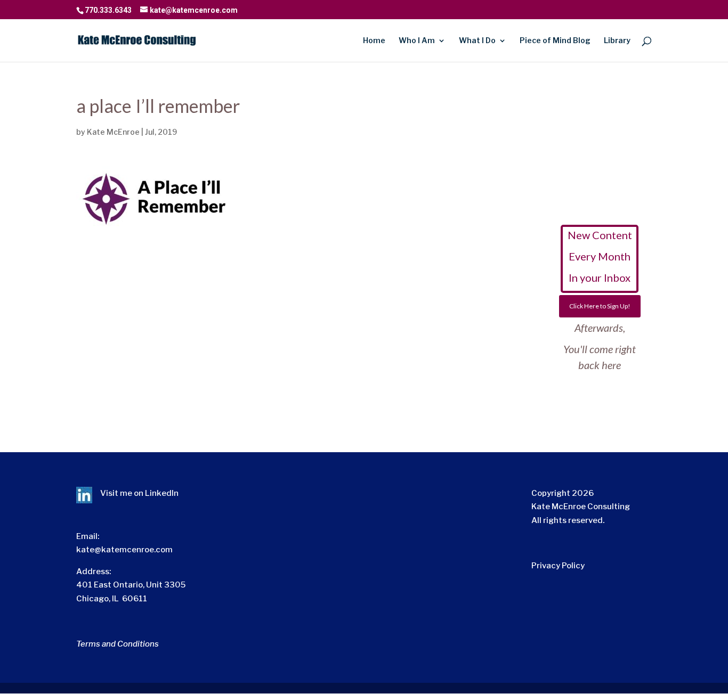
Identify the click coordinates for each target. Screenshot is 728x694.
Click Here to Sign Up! (599, 306)
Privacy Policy (558, 565)
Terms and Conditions (117, 644)
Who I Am (417, 41)
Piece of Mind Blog (555, 41)
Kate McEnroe (113, 131)
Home (374, 41)
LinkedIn (162, 493)
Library (617, 41)
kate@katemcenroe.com (124, 549)
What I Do (477, 41)
